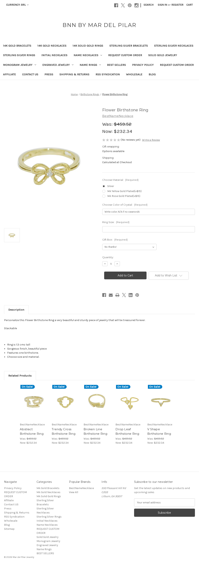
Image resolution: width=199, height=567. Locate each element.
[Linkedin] (131, 295)
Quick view (31, 397)
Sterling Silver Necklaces (173, 45)
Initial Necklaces (54, 55)
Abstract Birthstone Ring (32, 431)
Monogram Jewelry (17, 65)
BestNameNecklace (81, 488)
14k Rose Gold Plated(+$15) (123, 196)
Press (49, 74)
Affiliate (9, 74)
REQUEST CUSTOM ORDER (125, 55)
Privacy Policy (143, 65)
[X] (123, 5)
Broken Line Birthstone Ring (95, 431)
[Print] (117, 295)
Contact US (30, 74)
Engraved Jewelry (56, 65)
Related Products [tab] (20, 375)
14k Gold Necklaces (52, 45)
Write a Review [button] (151, 140)
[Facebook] (116, 5)
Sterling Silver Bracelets (128, 45)
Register (177, 4)
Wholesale (134, 74)
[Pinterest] (130, 5)
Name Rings (88, 65)
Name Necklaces (86, 55)
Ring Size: (115, 222)
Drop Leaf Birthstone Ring (127, 431)
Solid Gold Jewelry (162, 55)
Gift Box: (115, 239)
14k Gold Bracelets (17, 45)
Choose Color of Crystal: (125, 204)
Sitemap (9, 529)
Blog (152, 74)
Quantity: (108, 257)
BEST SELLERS (116, 65)
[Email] (111, 295)
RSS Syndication (108, 74)
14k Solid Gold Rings (88, 45)
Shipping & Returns (74, 74)
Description (16, 309)
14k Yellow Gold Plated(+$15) (124, 191)
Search (149, 4)
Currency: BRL (16, 4)
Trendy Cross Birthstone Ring (63, 431)
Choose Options (34, 406)
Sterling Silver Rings (19, 55)
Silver (110, 186)
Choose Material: (120, 179)
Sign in (162, 4)
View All (73, 492)
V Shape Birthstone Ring (159, 431)
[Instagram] (136, 5)
